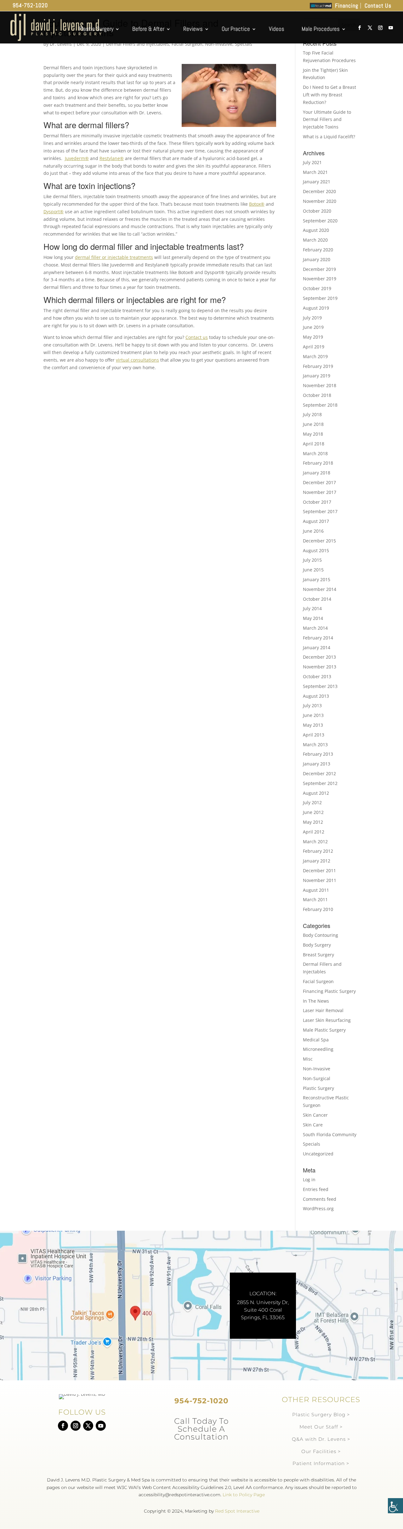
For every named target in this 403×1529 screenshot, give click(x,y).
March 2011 (315, 899)
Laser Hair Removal (323, 1010)
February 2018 (318, 463)
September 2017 (320, 511)
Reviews (193, 29)
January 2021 (316, 182)
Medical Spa (316, 1040)
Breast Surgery (318, 955)
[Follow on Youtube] (101, 1426)
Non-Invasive (218, 44)
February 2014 (318, 638)
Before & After (148, 29)
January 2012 (316, 861)
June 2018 (313, 424)
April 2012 (313, 832)
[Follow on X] (88, 1426)
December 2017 (319, 482)
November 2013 (319, 667)
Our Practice (236, 29)
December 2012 (319, 773)
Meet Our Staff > (321, 1427)
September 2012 (320, 783)
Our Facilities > (321, 1451)
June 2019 (313, 327)
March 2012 (315, 842)
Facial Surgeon (187, 44)
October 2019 (317, 288)
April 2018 (313, 444)
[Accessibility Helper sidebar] (395, 1505)
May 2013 (313, 725)
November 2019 (319, 279)
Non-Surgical (316, 1078)
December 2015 (319, 541)
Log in (309, 1180)
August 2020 (316, 230)
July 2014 (312, 608)
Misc (308, 1059)
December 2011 (319, 870)
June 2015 (313, 570)
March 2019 (315, 356)
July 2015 (312, 560)
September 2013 (320, 686)
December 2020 (319, 191)
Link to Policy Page (244, 1495)
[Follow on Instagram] (76, 1426)
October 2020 (317, 211)
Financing (346, 6)
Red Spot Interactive (237, 1511)
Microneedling (318, 1049)
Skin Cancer (315, 1115)
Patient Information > (320, 1463)
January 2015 (316, 579)
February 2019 (318, 366)
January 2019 (316, 376)
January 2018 (316, 473)
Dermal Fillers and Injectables (137, 44)
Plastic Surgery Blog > (321, 1414)
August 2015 (316, 550)
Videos (276, 29)
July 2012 (312, 802)
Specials (243, 44)
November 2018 (319, 385)
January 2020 (316, 259)
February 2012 (318, 851)
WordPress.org (318, 1208)
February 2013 (318, 754)
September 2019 (320, 298)
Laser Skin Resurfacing (327, 1020)
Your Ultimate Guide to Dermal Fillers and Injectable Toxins (327, 119)
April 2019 (313, 347)
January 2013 (316, 764)
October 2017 (317, 502)
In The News (316, 1001)
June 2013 (313, 715)
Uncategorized (318, 1154)
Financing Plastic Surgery (329, 991)
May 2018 (313, 434)
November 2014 (319, 589)
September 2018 (320, 405)
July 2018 (312, 414)
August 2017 (316, 521)
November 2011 (319, 880)
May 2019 (313, 337)
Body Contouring (320, 935)
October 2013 (317, 676)
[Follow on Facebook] (63, 1426)
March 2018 (315, 453)
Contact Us (378, 6)
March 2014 (315, 628)
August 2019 (316, 308)
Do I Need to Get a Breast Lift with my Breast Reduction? (329, 94)
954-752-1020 (30, 5)
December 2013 (319, 657)
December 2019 (319, 269)
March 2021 (315, 172)
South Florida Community (329, 1134)
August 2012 (316, 793)
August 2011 (316, 890)
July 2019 (312, 318)
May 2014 (313, 618)
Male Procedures (321, 29)
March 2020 (315, 240)
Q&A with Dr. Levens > (321, 1439)
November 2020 (319, 201)
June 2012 (313, 812)
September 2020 (320, 221)
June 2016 (313, 531)
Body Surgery (317, 945)
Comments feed (319, 1199)
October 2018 (317, 395)
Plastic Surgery (96, 29)
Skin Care (313, 1125)
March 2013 (315, 744)
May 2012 (313, 822)
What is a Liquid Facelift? (329, 137)
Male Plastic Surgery (324, 1030)
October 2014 (317, 599)
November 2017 (319, 492)
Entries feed (315, 1189)
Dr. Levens (61, 44)
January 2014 (316, 647)
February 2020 (318, 250)
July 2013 (312, 705)
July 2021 (312, 162)
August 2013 (316, 696)
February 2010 (318, 909)
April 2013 (313, 735)
